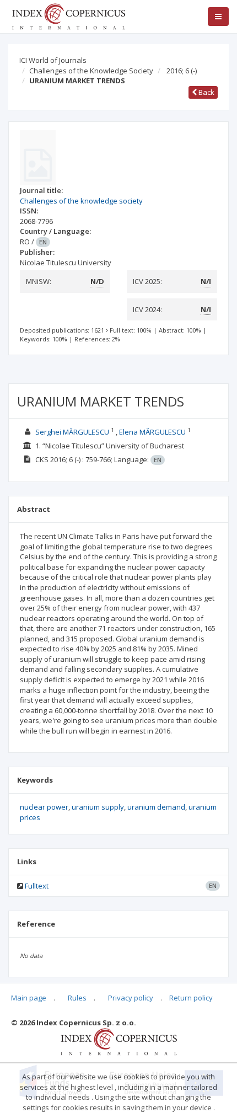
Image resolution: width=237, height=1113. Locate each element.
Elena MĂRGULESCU (152, 432)
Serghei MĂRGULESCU (72, 432)
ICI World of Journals (53, 60)
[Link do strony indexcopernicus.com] (119, 1041)
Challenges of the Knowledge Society (91, 71)
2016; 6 (181, 71)
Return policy (191, 998)
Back (205, 92)
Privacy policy (130, 998)
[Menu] (218, 16)
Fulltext (37, 886)
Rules (77, 998)
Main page (28, 998)
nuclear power (44, 807)
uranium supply (98, 807)
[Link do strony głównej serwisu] (68, 15)
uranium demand (156, 807)
